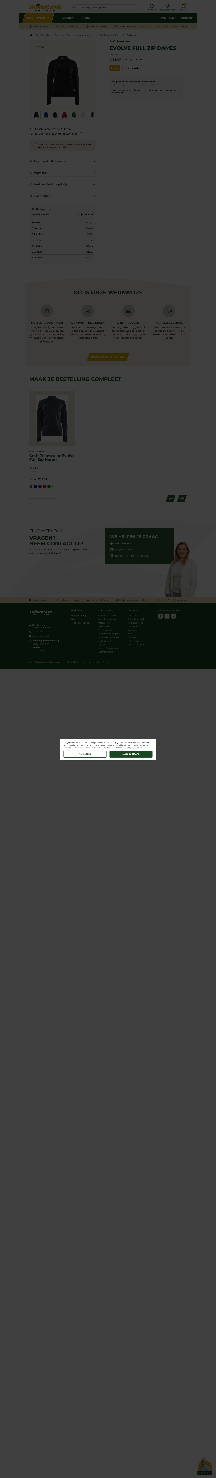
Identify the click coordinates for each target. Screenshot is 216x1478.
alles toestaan (131, 754)
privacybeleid (136, 748)
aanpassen (85, 754)
